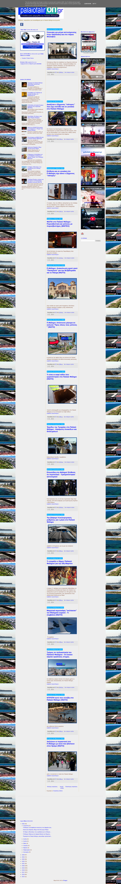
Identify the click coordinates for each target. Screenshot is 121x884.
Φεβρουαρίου (26, 850)
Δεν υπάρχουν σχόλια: (69, 72)
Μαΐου (25, 843)
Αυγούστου (26, 825)
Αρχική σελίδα (62, 787)
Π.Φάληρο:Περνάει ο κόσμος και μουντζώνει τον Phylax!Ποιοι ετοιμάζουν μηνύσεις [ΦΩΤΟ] (35, 181)
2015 (23, 874)
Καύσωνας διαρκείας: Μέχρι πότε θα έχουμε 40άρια (35, 829)
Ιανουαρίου (26, 852)
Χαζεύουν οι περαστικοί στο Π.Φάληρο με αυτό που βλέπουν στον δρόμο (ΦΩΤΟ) (61, 744)
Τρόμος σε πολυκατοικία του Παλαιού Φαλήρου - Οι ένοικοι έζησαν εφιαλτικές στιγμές (59, 654)
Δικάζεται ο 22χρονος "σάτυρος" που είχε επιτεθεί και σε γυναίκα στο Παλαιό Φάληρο (61, 106)
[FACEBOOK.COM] (21, 25)
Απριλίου (25, 845)
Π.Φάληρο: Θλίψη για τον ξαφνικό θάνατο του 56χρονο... (37, 834)
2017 (23, 872)
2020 (23, 865)
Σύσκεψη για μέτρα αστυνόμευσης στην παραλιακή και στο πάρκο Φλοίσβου (61, 34)
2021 (23, 863)
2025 (23, 854)
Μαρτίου (25, 847)
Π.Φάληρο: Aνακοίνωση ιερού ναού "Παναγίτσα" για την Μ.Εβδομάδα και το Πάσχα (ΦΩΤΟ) (62, 270)
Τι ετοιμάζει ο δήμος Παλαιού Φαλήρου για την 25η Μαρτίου (60, 562)
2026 (23, 823)
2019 (23, 868)
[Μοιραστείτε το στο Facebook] (52, 74)
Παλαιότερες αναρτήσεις (71, 786)
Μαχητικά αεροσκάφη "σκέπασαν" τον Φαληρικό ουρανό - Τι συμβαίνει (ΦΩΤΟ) (62, 612)
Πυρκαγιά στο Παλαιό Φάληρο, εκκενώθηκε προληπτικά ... (37, 836)
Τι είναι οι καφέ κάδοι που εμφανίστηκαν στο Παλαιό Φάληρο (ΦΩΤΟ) (62, 377)
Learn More (87, 3)
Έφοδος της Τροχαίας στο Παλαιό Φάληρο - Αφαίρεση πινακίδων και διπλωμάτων (62, 429)
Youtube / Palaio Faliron (28, 58)
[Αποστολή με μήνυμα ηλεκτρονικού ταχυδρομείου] (48, 74)
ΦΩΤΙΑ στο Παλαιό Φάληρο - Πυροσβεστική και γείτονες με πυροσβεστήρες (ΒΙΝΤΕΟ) (59, 224)
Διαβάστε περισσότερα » (53, 69)
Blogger (65, 880)
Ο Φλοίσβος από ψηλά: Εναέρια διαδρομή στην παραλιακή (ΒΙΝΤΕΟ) (35, 106)
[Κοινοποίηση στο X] (50, 74)
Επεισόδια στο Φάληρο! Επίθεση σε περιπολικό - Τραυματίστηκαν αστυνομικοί (61, 474)
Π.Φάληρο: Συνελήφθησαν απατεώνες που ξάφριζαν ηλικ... (37, 827)
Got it (94, 3)
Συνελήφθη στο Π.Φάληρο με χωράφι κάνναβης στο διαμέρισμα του (35, 94)
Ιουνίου (25, 841)
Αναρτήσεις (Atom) (57, 790)
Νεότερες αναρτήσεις (52, 786)
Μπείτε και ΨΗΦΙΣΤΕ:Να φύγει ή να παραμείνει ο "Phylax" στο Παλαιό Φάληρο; (35, 129)
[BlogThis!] (49, 74)
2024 (23, 857)
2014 (23, 876)
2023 (23, 859)
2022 (23, 861)
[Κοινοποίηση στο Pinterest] (53, 74)
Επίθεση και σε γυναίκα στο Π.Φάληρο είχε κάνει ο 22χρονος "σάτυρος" (61, 173)
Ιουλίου (25, 839)
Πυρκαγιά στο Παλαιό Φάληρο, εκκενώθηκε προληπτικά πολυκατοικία (35, 84)
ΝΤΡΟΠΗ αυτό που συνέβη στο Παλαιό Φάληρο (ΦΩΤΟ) (60, 699)
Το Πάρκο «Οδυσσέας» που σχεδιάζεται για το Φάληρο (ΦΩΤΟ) (34, 168)
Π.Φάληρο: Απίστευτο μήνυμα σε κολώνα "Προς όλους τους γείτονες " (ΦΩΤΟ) (62, 325)
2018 (23, 870)
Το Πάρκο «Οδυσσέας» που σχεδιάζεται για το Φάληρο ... (37, 832)
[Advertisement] (62, 89)
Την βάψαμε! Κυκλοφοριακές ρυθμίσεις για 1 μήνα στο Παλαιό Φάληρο (61, 520)
